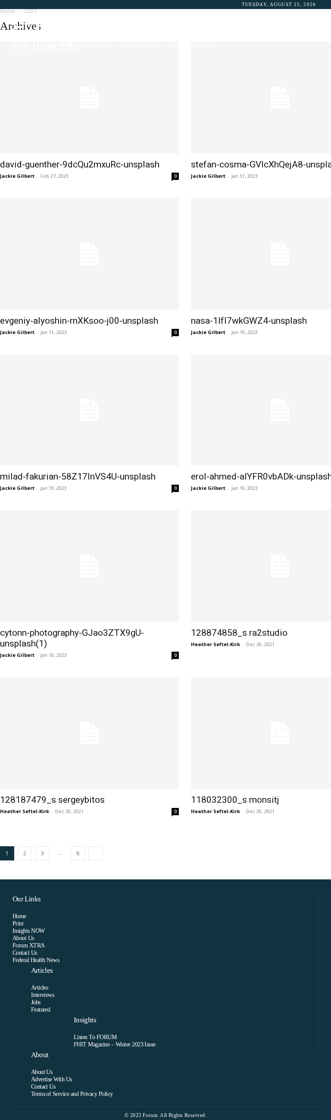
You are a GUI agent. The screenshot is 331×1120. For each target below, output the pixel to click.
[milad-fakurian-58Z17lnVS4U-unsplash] (89, 410)
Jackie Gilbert (17, 176)
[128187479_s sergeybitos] (89, 733)
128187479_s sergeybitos (52, 800)
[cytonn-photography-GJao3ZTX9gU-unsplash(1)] (89, 566)
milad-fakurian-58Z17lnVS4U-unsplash (78, 476)
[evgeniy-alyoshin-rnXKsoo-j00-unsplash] (89, 254)
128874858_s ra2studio (239, 633)
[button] (307, 36)
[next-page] (95, 853)
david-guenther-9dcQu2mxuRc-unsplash (79, 164)
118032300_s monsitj (235, 800)
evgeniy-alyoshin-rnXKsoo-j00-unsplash (79, 321)
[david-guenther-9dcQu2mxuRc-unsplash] (89, 98)
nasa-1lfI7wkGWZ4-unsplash (249, 321)
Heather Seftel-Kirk (215, 644)
